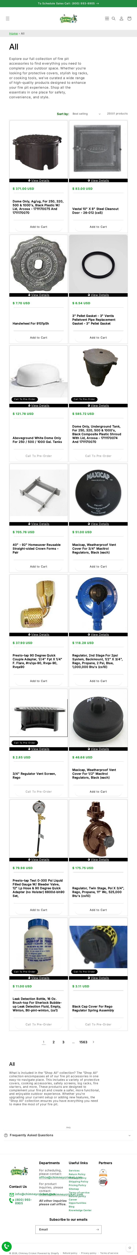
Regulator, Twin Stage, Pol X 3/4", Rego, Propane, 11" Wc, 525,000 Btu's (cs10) (98, 892)
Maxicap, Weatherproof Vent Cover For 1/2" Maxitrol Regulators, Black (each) (94, 773)
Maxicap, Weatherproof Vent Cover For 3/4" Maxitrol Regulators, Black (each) (94, 548)
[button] (8, 19)
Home (13, 33)
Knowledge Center (80, 1210)
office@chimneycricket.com (60, 1177)
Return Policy (77, 1174)
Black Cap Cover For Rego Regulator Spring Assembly (93, 1008)
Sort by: (63, 114)
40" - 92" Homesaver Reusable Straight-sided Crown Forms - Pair (37, 548)
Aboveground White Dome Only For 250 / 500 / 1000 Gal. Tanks (37, 440)
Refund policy (77, 1196)
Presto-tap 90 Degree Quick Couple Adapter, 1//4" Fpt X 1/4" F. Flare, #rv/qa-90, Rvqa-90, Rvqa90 (37, 661)
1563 (83, 1042)
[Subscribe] (97, 1229)
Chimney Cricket (28, 1253)
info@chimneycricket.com (35, 1194)
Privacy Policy (77, 1177)
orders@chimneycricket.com (61, 1194)
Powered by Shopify (48, 1253)
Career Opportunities (77, 1201)
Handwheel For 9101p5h (31, 323)
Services (74, 1170)
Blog (72, 1206)
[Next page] (93, 1042)
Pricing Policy (77, 1185)
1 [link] (43, 1042)
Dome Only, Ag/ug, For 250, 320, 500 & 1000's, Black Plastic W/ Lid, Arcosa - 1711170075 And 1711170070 (38, 207)
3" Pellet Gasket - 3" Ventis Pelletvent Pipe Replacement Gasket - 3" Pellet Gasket (93, 319)
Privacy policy (89, 1253)
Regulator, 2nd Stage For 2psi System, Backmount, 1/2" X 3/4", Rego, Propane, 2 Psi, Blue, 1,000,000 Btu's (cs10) (97, 661)
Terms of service (79, 1192)
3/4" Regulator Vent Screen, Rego (34, 775)
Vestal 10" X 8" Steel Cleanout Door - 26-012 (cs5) (95, 210)
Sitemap (74, 1188)
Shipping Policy (78, 1181)
